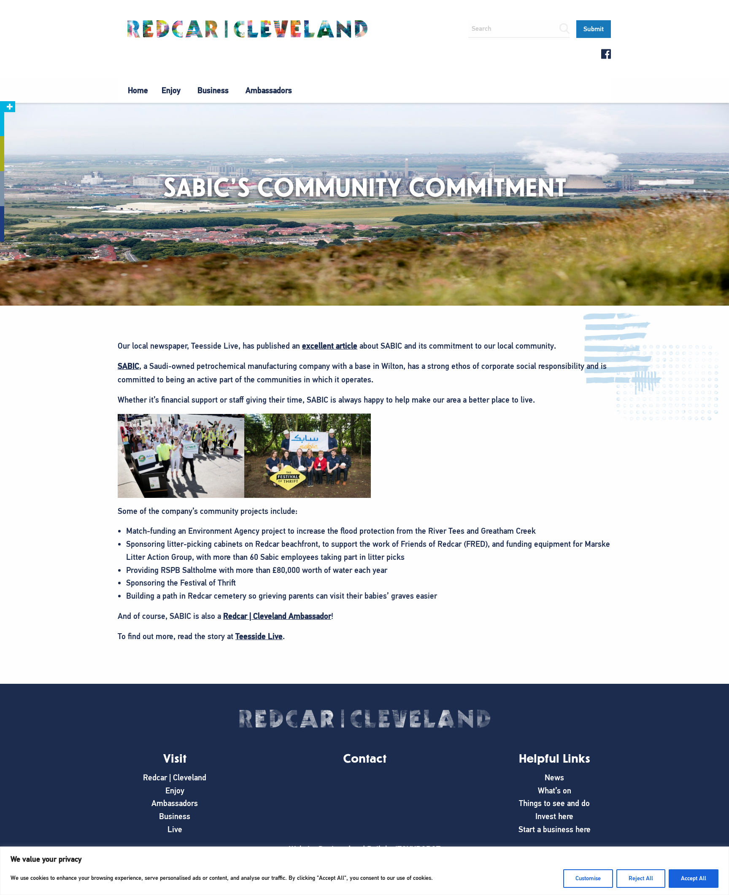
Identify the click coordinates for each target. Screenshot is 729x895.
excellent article (329, 346)
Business (213, 90)
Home (138, 90)
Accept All (693, 878)
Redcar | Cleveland (174, 777)
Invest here (554, 816)
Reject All (641, 878)
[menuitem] (138, 90)
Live (174, 829)
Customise (588, 878)
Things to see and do (554, 803)
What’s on (554, 791)
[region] (364, 871)
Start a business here (554, 829)
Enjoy (171, 90)
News (554, 777)
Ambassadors (269, 90)
